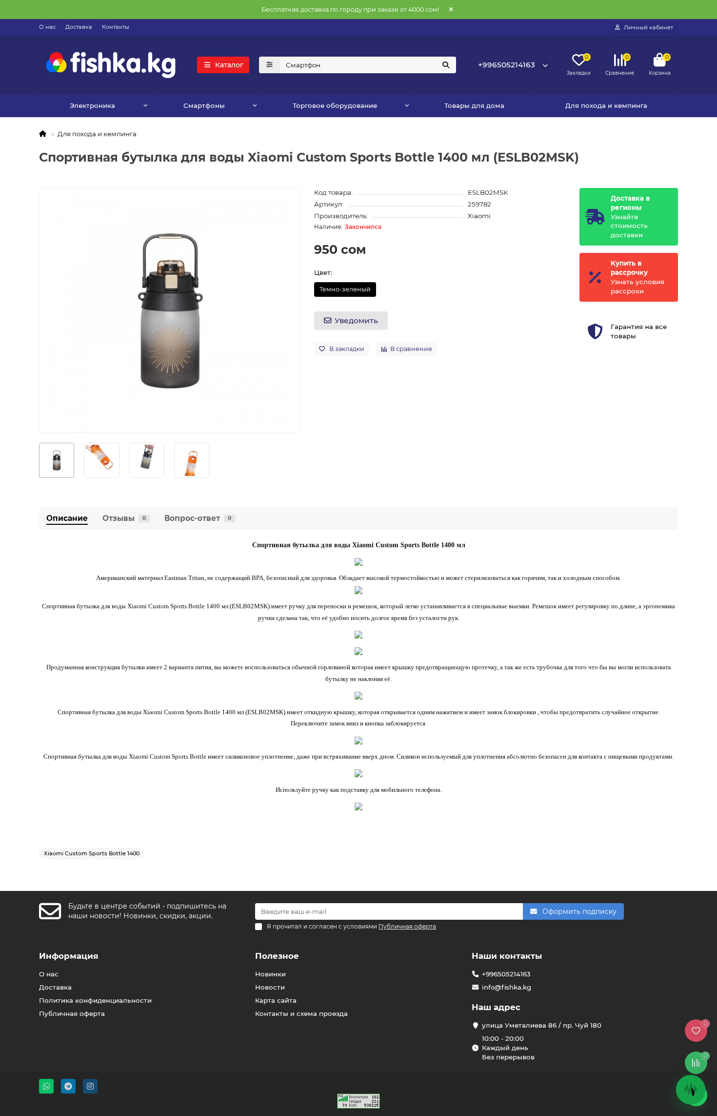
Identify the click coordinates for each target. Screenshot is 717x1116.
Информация (69, 956)
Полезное (277, 956)
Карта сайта (276, 1000)
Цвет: (323, 272)
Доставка (78, 26)
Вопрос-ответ (197, 518)
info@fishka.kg (506, 987)
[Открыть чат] (690, 1089)
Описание (67, 518)
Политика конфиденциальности (95, 1000)
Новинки (270, 974)
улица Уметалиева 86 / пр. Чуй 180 (541, 1025)
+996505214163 (506, 64)
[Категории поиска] (269, 65)
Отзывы (124, 518)
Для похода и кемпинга (606, 105)
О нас (47, 26)
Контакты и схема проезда (301, 1013)
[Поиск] (446, 65)
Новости (270, 987)
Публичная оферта (72, 1013)
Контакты (115, 26)
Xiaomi (479, 216)
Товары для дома (474, 105)
